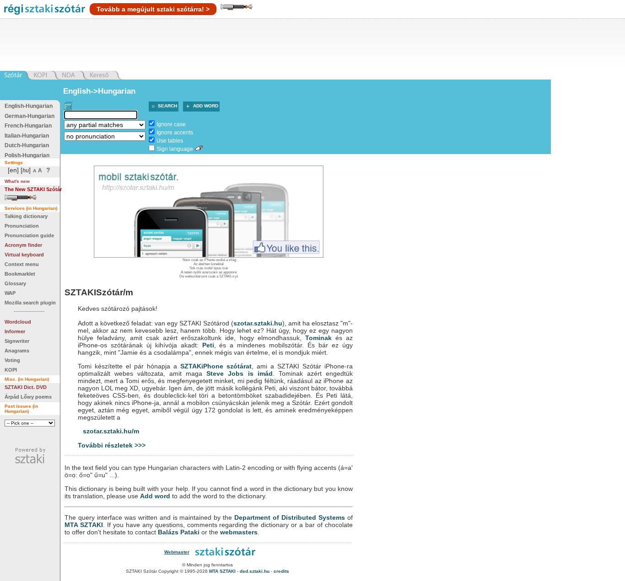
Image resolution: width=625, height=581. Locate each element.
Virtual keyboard (24, 254)
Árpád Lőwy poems (28, 397)
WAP (10, 293)
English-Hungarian (29, 106)
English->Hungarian (99, 91)
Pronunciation (22, 226)
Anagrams (17, 350)
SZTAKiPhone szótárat (216, 366)
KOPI (11, 370)
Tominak (318, 337)
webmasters (239, 532)
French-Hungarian (28, 125)
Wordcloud (18, 322)
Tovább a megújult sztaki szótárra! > (153, 9)
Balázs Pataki (178, 532)
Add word (205, 105)
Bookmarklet (20, 274)
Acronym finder (23, 245)
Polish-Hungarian (27, 155)
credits (281, 571)
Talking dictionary (26, 216)
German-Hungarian (29, 116)
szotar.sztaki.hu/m (111, 431)
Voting (12, 360)
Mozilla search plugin (30, 302)
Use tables (169, 141)
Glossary (15, 283)
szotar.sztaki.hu (257, 323)
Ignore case (171, 124)
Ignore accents (174, 132)
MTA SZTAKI (84, 524)
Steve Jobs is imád (239, 373)
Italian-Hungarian (27, 136)
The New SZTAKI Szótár (33, 189)
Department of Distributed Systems (289, 517)
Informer (15, 331)
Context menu (22, 264)
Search (167, 105)
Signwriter (17, 341)
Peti (208, 345)
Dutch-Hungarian (27, 145)
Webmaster (176, 551)
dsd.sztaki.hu (254, 571)
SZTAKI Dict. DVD (26, 387)
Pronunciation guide (29, 235)
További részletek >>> (111, 445)
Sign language (174, 149)
